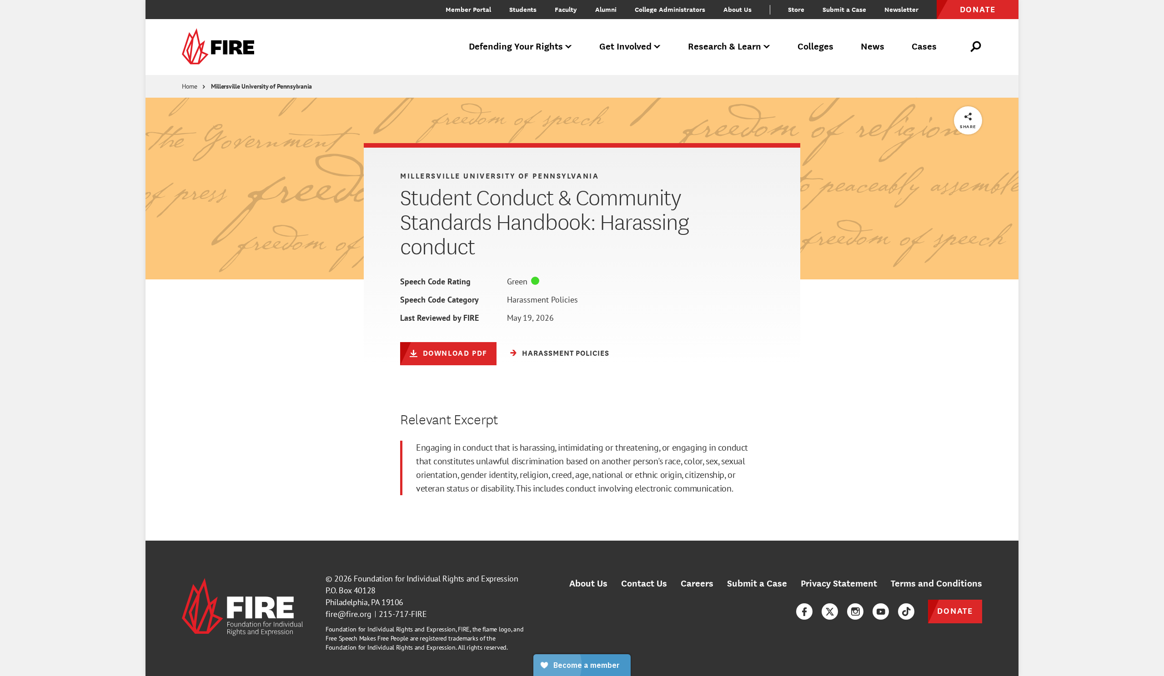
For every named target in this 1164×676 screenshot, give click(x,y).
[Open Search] (976, 47)
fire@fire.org (348, 614)
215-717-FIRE (403, 614)
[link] (221, 47)
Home (189, 86)
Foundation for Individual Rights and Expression (436, 578)
